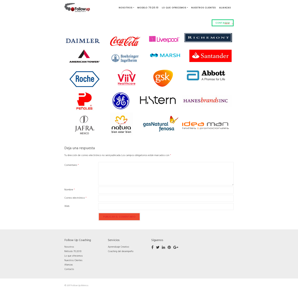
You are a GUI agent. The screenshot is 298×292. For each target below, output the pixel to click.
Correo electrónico (75, 198)
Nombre (69, 190)
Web (67, 206)
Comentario (71, 165)
